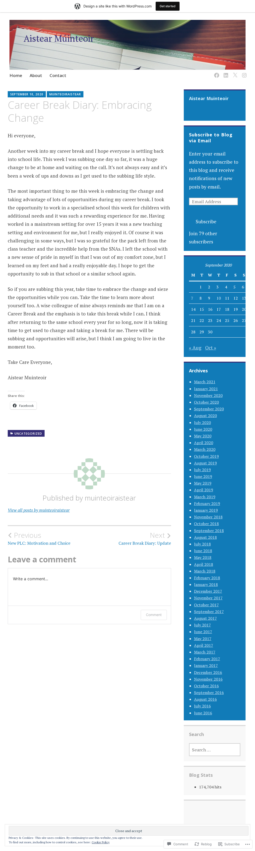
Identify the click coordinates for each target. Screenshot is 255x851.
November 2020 (208, 395)
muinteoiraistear (65, 94)
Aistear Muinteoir (209, 98)
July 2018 (202, 544)
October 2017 (206, 605)
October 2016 (206, 686)
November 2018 (208, 517)
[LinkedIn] (225, 72)
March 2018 (204, 571)
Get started (168, 6)
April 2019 (203, 490)
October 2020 (206, 402)
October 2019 (206, 456)
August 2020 (205, 415)
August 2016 (205, 699)
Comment (154, 615)
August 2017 (205, 618)
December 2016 (208, 672)
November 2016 (208, 679)
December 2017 (208, 591)
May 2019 (202, 483)
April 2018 (203, 564)
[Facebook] (216, 72)
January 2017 (206, 665)
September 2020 (209, 409)
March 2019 (204, 497)
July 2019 (202, 469)
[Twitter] (234, 72)
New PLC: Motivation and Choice (39, 538)
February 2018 (207, 577)
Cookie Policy (101, 842)
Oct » (210, 348)
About (36, 75)
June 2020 (203, 429)
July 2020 (202, 422)
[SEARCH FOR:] (215, 749)
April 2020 (203, 442)
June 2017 (203, 631)
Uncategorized (28, 433)
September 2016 (209, 692)
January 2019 (206, 510)
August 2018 (205, 537)
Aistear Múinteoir (59, 38)
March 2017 (204, 652)
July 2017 (202, 625)
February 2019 (207, 503)
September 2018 (209, 530)
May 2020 (202, 436)
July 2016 (202, 706)
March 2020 (204, 449)
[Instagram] (243, 72)
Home (15, 75)
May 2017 (202, 638)
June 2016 (203, 713)
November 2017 (208, 598)
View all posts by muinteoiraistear (39, 510)
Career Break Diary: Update (145, 538)
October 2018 (206, 523)
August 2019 (205, 463)
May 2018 (202, 557)
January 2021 (206, 388)
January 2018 (206, 584)
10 (218, 298)
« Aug (195, 348)
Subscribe (206, 221)
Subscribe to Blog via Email (211, 138)
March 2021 (204, 382)
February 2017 (207, 658)
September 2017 (209, 611)
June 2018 (203, 550)
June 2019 (203, 476)
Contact (58, 75)
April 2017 (203, 645)
